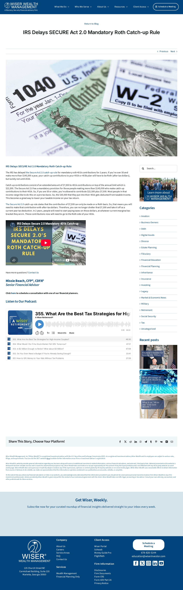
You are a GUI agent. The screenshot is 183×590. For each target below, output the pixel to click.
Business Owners (149, 222)
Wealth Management (66, 573)
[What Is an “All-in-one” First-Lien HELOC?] (158, 406)
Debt (143, 228)
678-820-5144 (148, 552)
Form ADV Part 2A (103, 580)
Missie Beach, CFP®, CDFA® (25, 280)
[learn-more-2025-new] (158, 179)
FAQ (58, 556)
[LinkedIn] (135, 442)
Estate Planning (149, 247)
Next (173, 51)
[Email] (171, 442)
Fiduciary (145, 253)
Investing (145, 285)
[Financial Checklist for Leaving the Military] (158, 357)
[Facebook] (120, 442)
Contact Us (33, 272)
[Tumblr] (151, 442)
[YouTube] (161, 563)
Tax (143, 322)
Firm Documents (102, 573)
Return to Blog (91, 23)
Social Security (148, 316)
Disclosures (100, 570)
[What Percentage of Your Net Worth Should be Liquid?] (158, 382)
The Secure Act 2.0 (15, 204)
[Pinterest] (156, 442)
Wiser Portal (100, 546)
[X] (125, 442)
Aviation (145, 216)
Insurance (146, 278)
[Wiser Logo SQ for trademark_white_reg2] (34, 540)
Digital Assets (147, 235)
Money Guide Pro (102, 552)
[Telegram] (145, 442)
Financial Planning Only (68, 576)
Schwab (98, 549)
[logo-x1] (21, 3)
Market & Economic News (153, 297)
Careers (60, 549)
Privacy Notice (101, 583)
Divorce (145, 241)
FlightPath (99, 556)
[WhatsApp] (140, 442)
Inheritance (147, 272)
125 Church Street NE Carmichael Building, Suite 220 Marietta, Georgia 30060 (34, 571)
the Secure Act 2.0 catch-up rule (41, 172)
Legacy (144, 291)
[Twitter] (142, 563)
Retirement (146, 310)
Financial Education (151, 260)
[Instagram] (148, 563)
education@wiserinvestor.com (148, 556)
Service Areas (63, 552)
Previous (164, 51)
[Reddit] (130, 442)
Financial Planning (150, 266)
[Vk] (161, 442)
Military (145, 303)
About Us (60, 546)
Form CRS (99, 576)
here (13, 293)
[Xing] (166, 442)
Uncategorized (148, 328)
